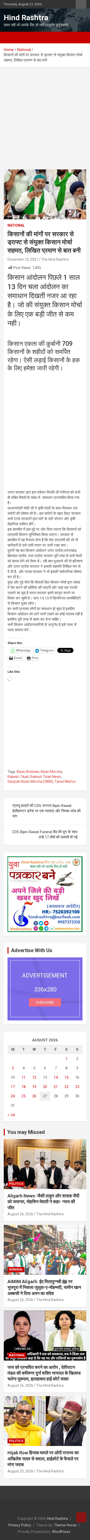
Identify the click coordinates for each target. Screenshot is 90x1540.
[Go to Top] (81, 1517)
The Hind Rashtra (54, 259)
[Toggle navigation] (10, 37)
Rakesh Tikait (18, 777)
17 (13, 1086)
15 (66, 1077)
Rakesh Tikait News (45, 777)
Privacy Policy (19, 1525)
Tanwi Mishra (65, 781)
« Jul (11, 1114)
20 (45, 1086)
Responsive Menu (81, 4)
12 (34, 1077)
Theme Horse (65, 1525)
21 (56, 1086)
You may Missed (26, 1132)
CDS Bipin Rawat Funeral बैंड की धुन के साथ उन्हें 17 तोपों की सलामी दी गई (45, 834)
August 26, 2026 (20, 1214)
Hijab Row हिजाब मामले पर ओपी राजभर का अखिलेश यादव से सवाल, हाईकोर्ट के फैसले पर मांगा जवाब (43, 1458)
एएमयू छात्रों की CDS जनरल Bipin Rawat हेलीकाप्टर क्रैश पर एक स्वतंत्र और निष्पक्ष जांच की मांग (46, 811)
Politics (16, 1184)
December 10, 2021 (23, 259)
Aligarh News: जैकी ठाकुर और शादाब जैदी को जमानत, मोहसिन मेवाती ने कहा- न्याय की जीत (43, 1201)
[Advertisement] (45, 122)
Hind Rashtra (26, 17)
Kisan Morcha (51, 772)
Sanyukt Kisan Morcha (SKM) (30, 781)
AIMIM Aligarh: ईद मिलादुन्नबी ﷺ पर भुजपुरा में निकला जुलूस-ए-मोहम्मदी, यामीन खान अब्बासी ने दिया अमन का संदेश (44, 1287)
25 (24, 1096)
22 (66, 1086)
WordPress (61, 1531)
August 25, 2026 (20, 1385)
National (16, 225)
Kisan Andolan (28, 772)
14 (56, 1077)
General (16, 1269)
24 (13, 1096)
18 (24, 1086)
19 (34, 1086)
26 (34, 1096)
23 (77, 1086)
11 (24, 1077)
